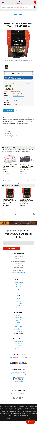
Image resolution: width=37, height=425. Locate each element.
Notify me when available (12, 91)
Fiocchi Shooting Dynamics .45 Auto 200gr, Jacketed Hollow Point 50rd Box (26, 166)
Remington (18, 331)
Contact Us (18, 349)
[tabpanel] (10, 165)
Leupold (18, 328)
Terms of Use (18, 345)
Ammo (18, 300)
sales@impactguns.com (18, 272)
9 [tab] (25, 180)
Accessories (18, 303)
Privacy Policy (18, 347)
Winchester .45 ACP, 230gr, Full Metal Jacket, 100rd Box (10, 166)
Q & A (8, 113)
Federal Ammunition (18, 329)
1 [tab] (15, 214)
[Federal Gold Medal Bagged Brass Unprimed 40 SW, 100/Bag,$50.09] (27, 193)
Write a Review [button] (27, 83)
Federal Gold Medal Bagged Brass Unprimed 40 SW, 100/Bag (26, 201)
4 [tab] (11, 180)
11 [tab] (30, 180)
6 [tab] (17, 180)
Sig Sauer (18, 321)
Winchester (18, 326)
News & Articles (18, 282)
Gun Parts (18, 301)
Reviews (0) (19, 110)
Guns (18, 298)
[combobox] (17, 7)
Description (8, 110)
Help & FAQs (18, 343)
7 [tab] (19, 180)
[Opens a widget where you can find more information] (30, 422)
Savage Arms (18, 317)
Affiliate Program (18, 290)
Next (33, 180)
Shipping (18, 286)
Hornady (18, 319)
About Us (18, 284)
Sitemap (18, 288)
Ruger (18, 322)
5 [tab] (14, 180)
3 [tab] (9, 180)
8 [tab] (22, 180)
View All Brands (18, 333)
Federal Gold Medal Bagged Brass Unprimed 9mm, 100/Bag (9, 201)
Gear (18, 305)
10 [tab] (28, 180)
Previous (3, 180)
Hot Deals (18, 307)
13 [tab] (18, 183)
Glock (18, 324)
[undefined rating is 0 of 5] (8, 83)
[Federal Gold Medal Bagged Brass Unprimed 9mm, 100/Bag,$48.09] (10, 193)
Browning (18, 315)
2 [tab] (6, 180)
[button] (18, 379)
